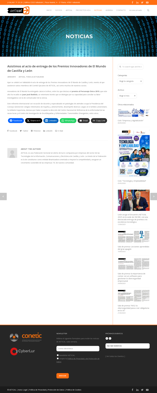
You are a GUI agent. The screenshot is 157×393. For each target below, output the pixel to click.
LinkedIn (48, 131)
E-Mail (60, 131)
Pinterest (37, 131)
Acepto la (77, 360)
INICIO (49, 10)
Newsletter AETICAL (67, 355)
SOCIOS (58, 10)
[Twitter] (142, 2)
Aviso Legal (22, 390)
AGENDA (109, 10)
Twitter (25, 131)
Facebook (13, 131)
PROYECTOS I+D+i (83, 10)
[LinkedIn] (137, 2)
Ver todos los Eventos (115, 356)
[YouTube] (147, 2)
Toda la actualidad (35, 77)
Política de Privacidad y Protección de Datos (46, 390)
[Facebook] (132, 2)
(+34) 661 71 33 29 (14, 2)
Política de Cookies (73, 390)
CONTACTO (121, 10)
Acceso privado (135, 10)
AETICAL (69, 10)
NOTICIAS (98, 10)
